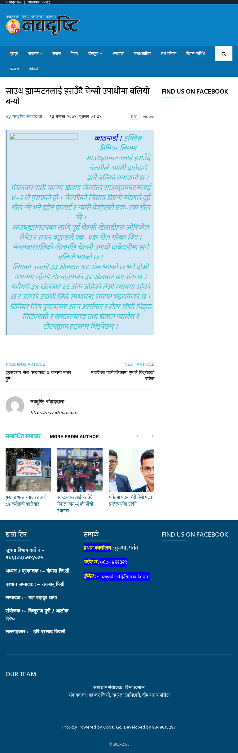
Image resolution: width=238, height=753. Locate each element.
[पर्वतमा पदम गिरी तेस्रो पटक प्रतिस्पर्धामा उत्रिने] (131, 470)
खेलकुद (93, 53)
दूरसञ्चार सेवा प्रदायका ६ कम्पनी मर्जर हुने (38, 375)
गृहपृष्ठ (14, 53)
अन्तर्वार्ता (117, 53)
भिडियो (33, 69)
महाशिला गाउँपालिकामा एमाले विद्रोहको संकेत (122, 375)
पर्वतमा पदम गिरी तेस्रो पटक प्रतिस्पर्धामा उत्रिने (131, 501)
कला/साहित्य (142, 53)
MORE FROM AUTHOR (74, 436)
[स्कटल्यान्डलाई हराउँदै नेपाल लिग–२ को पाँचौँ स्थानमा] (80, 470)
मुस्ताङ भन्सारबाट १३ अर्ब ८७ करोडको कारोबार (25, 501)
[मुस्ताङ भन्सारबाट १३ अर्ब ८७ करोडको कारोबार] (28, 470)
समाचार (33, 53)
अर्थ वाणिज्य (168, 53)
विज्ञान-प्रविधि (195, 53)
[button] (223, 54)
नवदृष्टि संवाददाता (27, 116)
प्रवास (14, 69)
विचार (74, 53)
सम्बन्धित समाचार (23, 437)
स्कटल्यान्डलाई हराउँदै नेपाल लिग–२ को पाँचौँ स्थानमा (75, 504)
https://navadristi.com (53, 412)
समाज (56, 53)
